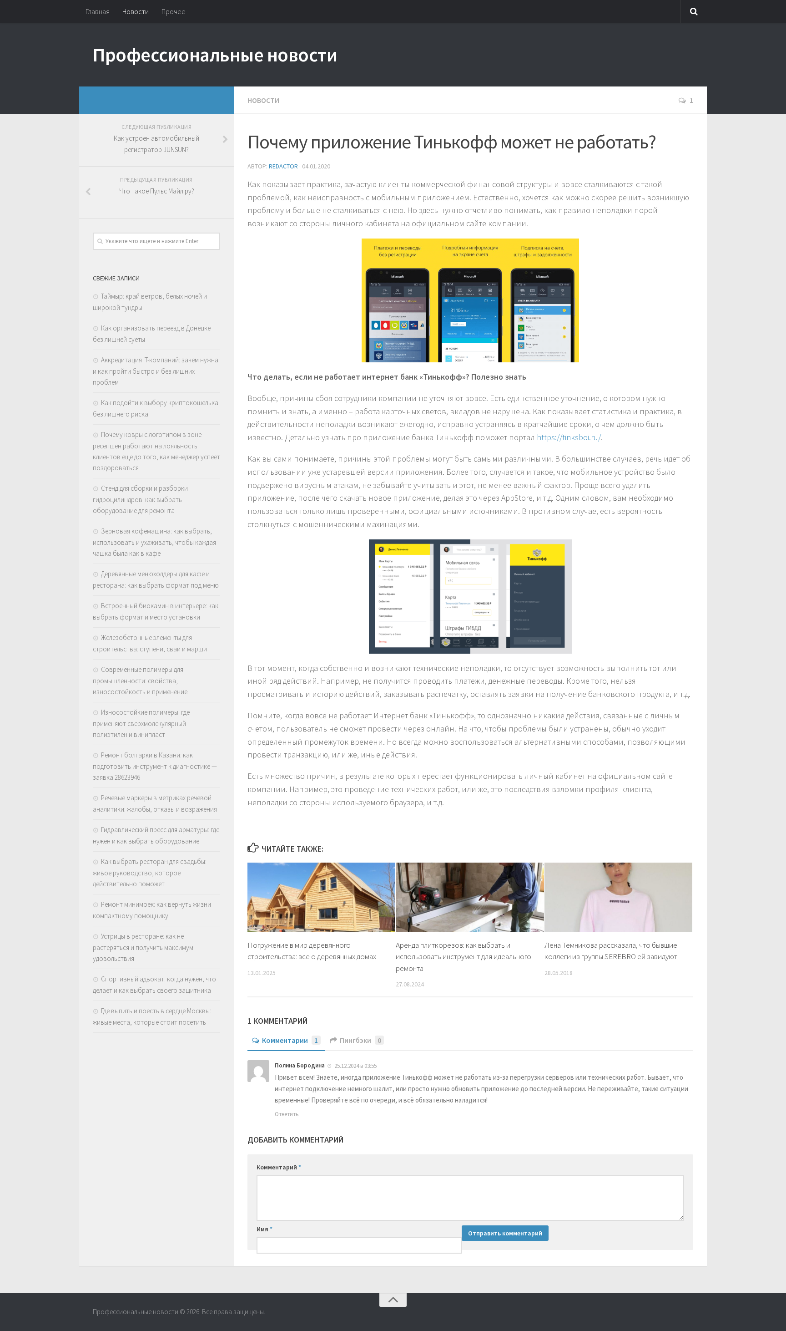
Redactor (283, 166)
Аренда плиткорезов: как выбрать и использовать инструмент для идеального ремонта (463, 956)
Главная (98, 11)
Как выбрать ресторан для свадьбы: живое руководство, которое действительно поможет (150, 872)
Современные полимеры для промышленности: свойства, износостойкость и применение (140, 680)
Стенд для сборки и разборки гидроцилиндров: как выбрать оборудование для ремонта (140, 499)
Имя (264, 1229)
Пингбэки (360, 1040)
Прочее (173, 11)
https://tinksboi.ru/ (569, 437)
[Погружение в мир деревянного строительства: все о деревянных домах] (321, 897)
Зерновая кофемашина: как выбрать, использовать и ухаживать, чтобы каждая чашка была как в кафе (154, 542)
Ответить (287, 1114)
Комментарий (279, 1167)
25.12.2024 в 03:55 (355, 1066)
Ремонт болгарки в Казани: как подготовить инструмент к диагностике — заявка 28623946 (155, 766)
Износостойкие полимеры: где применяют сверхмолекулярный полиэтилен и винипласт (141, 723)
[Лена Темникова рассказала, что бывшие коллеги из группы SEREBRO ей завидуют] (618, 897)
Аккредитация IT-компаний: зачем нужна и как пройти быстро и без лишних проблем (155, 371)
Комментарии (290, 1040)
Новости (135, 11)
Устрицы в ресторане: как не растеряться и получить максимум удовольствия (143, 947)
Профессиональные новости (215, 54)
